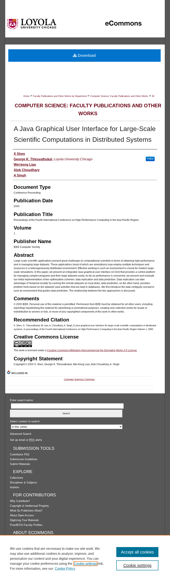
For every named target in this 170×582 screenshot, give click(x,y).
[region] (85, 558)
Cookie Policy (65, 568)
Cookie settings (85, 563)
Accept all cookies (137, 552)
